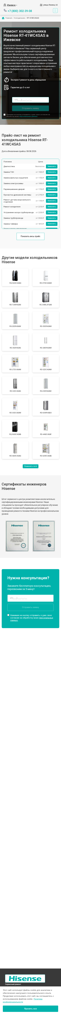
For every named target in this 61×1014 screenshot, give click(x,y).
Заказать (52, 166)
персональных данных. (28, 116)
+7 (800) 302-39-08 (20, 10)
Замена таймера (11, 224)
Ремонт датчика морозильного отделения (17, 201)
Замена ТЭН (9, 172)
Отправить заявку (30, 108)
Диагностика (9, 166)
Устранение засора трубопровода (19, 212)
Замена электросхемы (13, 183)
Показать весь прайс (30, 236)
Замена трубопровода (13, 218)
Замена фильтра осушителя (16, 178)
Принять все (30, 1009)
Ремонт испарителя (12, 207)
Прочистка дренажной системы (17, 195)
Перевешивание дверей (14, 189)
